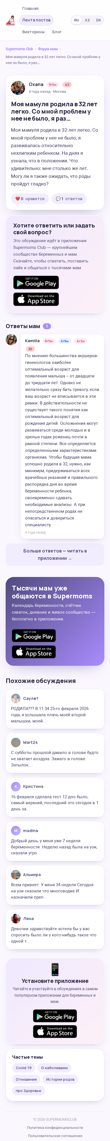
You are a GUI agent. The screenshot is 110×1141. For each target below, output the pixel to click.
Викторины (33, 31)
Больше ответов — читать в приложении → (55, 554)
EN (98, 20)
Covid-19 (24, 1067)
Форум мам (48, 49)
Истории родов (60, 1079)
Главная (30, 8)
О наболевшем (54, 1067)
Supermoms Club (19, 49)
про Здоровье (28, 1090)
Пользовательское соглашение (55, 1136)
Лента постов (36, 20)
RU (76, 20)
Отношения (26, 1079)
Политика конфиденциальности (55, 1127)
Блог (57, 31)
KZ (87, 20)
